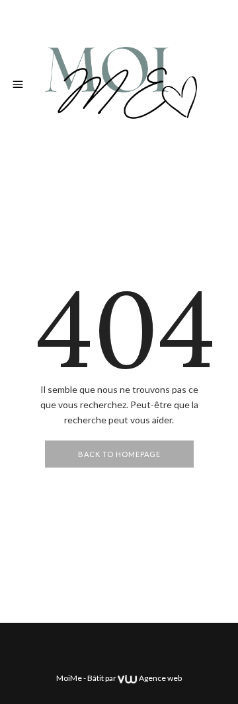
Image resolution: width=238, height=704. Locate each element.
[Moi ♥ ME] (119, 81)
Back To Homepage (119, 454)
